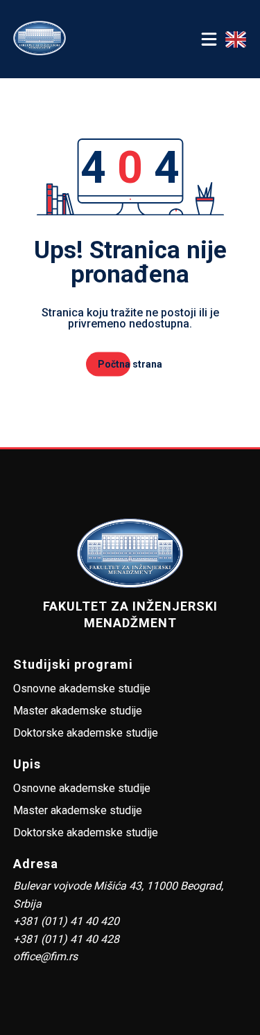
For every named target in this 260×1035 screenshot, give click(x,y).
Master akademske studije (77, 710)
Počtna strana (130, 364)
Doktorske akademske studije (85, 732)
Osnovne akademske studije (81, 688)
